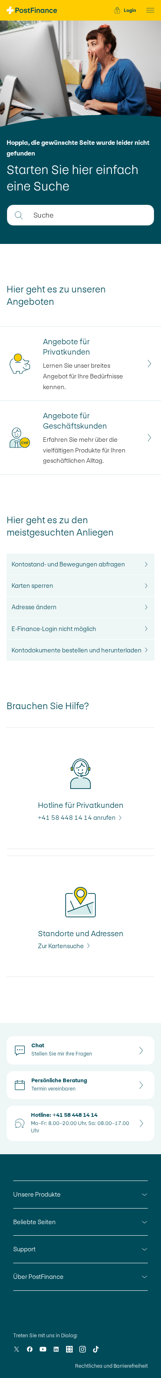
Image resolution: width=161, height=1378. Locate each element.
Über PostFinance (38, 1277)
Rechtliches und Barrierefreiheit (111, 1366)
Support (24, 1249)
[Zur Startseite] (32, 10)
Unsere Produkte (37, 1194)
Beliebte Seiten (34, 1222)
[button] (147, 10)
